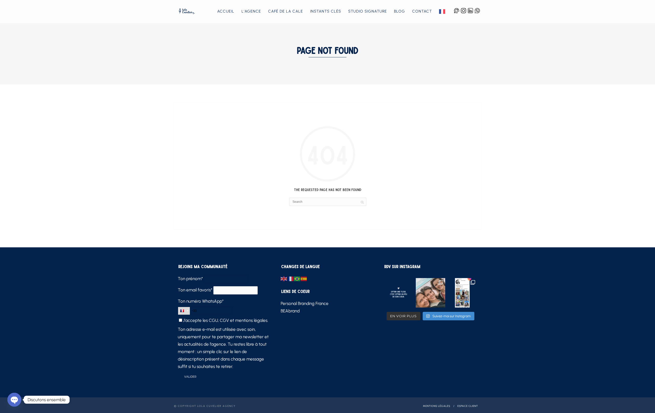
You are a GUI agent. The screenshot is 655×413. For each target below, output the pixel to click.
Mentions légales (436, 406)
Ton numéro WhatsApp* (201, 301)
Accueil (225, 11)
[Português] (297, 278)
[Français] (442, 11)
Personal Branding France (305, 303)
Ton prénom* (190, 278)
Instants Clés (325, 11)
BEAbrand (290, 310)
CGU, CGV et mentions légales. (238, 320)
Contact (422, 11)
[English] (284, 278)
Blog (399, 11)
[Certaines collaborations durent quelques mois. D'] (462, 293)
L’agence (251, 11)
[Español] (304, 278)
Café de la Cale (285, 11)
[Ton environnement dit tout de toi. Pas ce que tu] (430, 293)
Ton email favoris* (195, 289)
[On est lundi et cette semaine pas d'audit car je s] (398, 293)
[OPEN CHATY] (14, 400)
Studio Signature (367, 11)
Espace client (467, 406)
